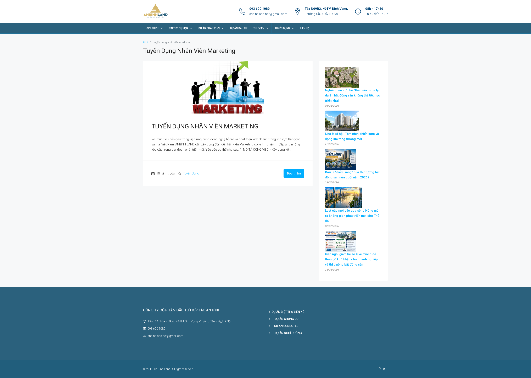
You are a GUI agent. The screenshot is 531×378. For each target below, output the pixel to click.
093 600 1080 (259, 9)
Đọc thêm (294, 173)
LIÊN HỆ (304, 28)
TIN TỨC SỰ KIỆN (178, 28)
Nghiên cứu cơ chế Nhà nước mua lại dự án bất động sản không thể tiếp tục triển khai (352, 95)
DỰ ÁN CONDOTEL (285, 326)
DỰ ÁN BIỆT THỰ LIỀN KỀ (288, 311)
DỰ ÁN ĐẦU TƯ (238, 28)
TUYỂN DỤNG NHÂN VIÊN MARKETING (204, 126)
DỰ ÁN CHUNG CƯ (285, 319)
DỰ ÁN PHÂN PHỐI (209, 28)
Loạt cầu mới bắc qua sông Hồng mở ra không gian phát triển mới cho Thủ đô (352, 216)
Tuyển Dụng (191, 173)
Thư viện (258, 28)
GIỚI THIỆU (152, 28)
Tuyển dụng (282, 28)
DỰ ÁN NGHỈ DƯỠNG (287, 333)
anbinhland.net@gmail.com (268, 14)
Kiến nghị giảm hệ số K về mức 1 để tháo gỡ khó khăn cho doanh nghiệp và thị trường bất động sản (351, 259)
